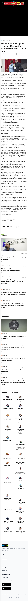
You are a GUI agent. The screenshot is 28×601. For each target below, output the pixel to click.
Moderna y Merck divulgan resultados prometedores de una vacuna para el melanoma (12, 281)
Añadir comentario (21, 226)
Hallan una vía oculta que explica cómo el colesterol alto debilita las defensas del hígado (13, 305)
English (3, 564)
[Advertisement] (14, 22)
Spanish (3, 561)
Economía (21, 5)
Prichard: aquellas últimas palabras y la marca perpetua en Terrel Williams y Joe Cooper (13, 382)
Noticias (13, 5)
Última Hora (5, 5)
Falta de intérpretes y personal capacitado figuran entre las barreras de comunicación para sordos (14, 257)
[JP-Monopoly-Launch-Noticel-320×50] (14, 3)
